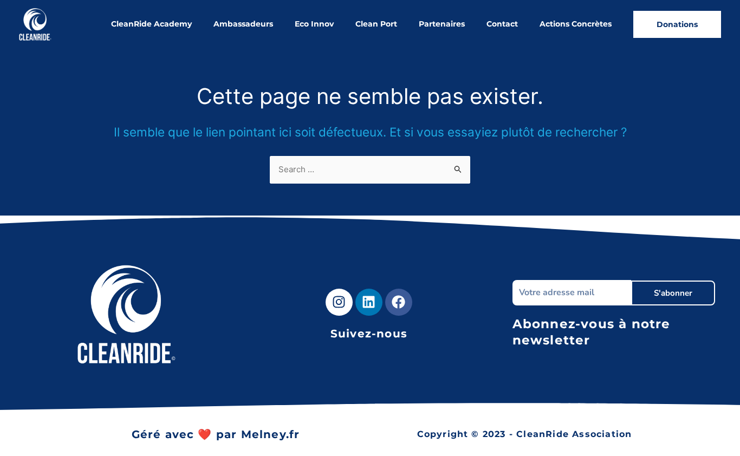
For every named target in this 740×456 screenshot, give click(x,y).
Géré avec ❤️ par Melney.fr (216, 434)
